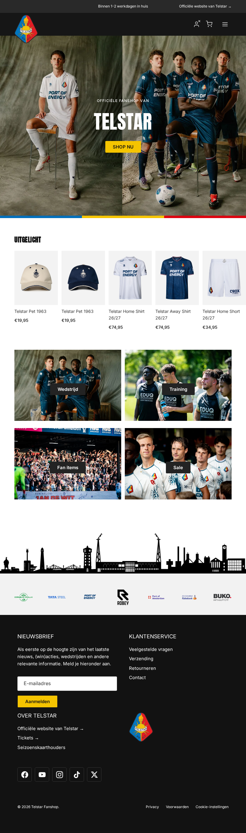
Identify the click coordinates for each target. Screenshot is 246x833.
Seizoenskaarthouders (41, 747)
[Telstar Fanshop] (26, 29)
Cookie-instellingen (212, 807)
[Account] (196, 24)
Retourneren (142, 668)
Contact (137, 677)
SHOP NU (123, 147)
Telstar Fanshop (44, 807)
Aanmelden (37, 701)
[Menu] (225, 24)
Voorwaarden (177, 807)
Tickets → (28, 738)
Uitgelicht (27, 240)
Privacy (152, 807)
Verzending (141, 658)
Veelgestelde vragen (151, 649)
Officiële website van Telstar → (205, 6)
